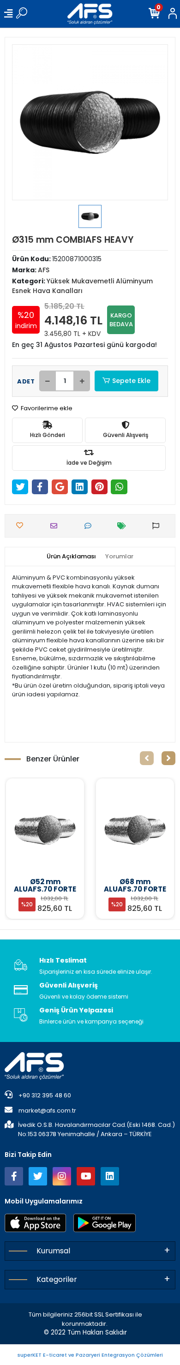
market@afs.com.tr (47, 1110)
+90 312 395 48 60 (44, 1095)
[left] (147, 758)
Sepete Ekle (131, 380)
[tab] (71, 556)
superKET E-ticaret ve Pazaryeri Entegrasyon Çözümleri (90, 1355)
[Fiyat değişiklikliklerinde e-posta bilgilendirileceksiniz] (124, 526)
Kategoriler (56, 1279)
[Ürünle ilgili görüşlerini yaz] (90, 526)
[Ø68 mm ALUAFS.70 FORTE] (45, 830)
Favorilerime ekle (45, 408)
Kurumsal (53, 1250)
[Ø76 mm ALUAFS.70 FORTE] (135, 830)
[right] (168, 758)
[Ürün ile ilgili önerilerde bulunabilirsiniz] (158, 526)
